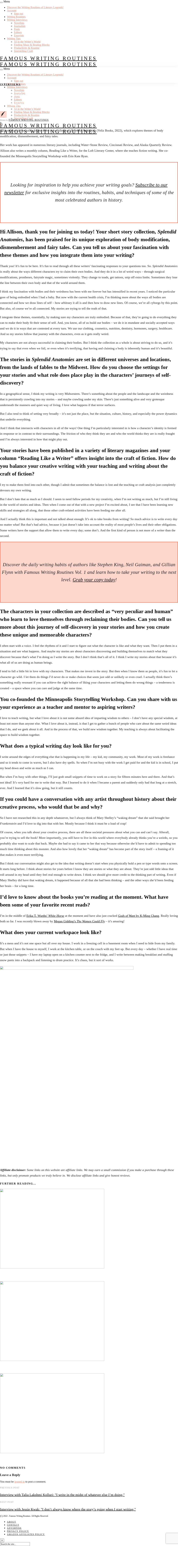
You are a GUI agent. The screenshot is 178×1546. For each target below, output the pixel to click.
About (11, 1522)
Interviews (10, 84)
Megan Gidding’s (79, 921)
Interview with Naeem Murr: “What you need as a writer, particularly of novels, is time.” (75, 1275)
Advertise (14, 1528)
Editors (18, 32)
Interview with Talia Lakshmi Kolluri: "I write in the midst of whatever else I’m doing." (62, 1495)
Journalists (19, 26)
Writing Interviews (17, 19)
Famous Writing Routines (48, 58)
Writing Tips (14, 38)
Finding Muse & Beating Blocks (32, 44)
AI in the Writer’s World (27, 41)
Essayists (19, 35)
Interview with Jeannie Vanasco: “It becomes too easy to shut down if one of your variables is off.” (83, 1367)
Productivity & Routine (26, 47)
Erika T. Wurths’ (45, 915)
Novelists (19, 22)
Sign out (18, 13)
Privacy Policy (18, 1531)
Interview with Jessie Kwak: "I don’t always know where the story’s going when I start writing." (68, 1509)
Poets (17, 29)
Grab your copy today (94, 579)
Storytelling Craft (23, 51)
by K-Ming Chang (138, 915)
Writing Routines (16, 16)
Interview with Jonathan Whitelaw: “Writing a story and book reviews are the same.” (72, 1459)
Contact (13, 1525)
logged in (19, 1481)
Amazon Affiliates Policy (26, 1534)
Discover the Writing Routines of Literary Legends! (35, 7)
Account (11, 10)
